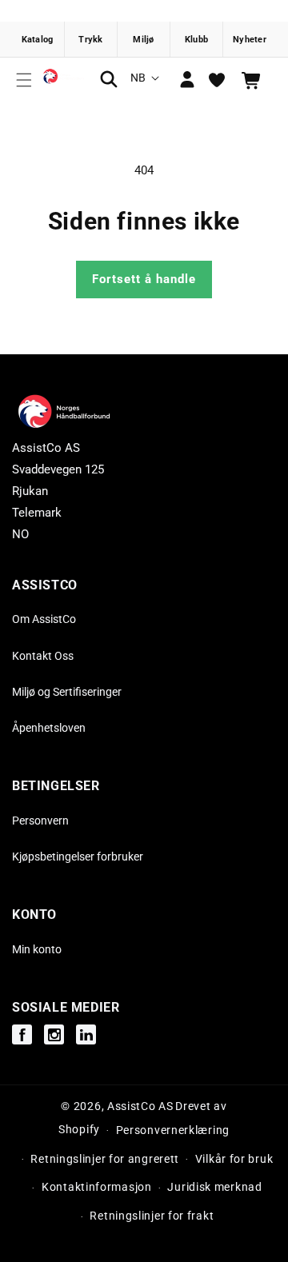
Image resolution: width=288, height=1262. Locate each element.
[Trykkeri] (91, 39)
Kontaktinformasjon (97, 1186)
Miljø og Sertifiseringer (67, 691)
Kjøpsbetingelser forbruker (77, 856)
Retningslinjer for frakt (152, 1215)
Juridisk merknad (214, 1186)
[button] (24, 80)
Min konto (37, 949)
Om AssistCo (44, 619)
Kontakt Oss (43, 655)
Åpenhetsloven (49, 727)
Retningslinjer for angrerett (104, 1158)
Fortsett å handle (144, 279)
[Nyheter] (249, 39)
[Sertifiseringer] (144, 39)
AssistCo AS (140, 1106)
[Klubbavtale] (196, 39)
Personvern (40, 820)
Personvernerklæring (173, 1130)
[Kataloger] (38, 39)
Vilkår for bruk (234, 1158)
